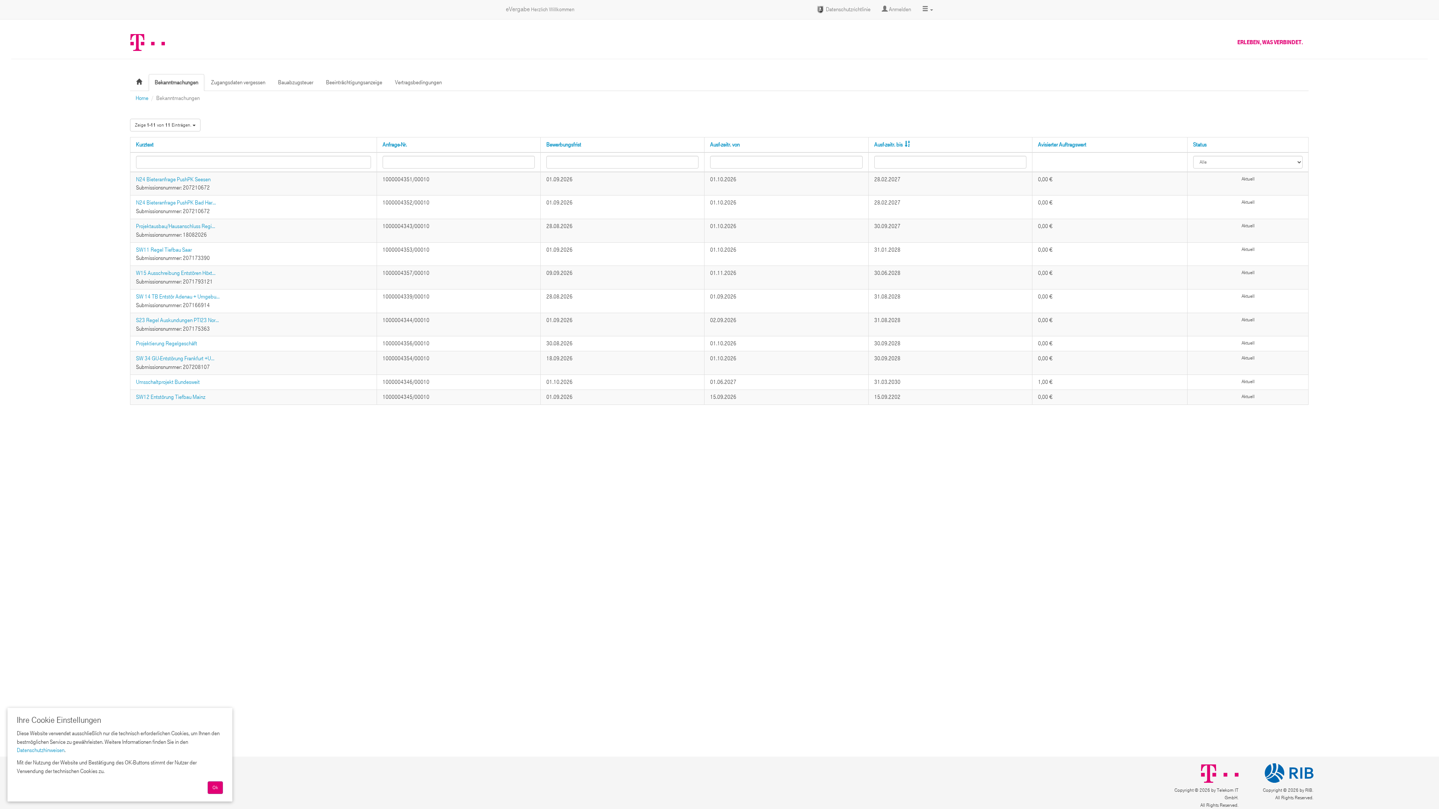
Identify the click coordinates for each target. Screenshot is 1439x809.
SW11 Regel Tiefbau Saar (164, 249)
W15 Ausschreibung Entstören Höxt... (175, 273)
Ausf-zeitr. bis (888, 144)
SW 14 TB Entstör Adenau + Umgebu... (178, 296)
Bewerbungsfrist (563, 144)
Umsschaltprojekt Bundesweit (168, 382)
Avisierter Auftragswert (1062, 144)
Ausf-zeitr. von (725, 144)
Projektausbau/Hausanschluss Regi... (175, 226)
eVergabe (540, 9)
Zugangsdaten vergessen (238, 82)
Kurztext (145, 144)
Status (1200, 144)
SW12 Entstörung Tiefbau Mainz (170, 397)
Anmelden (899, 9)
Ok (215, 788)
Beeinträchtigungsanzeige (354, 82)
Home (142, 98)
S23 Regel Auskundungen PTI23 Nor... (177, 320)
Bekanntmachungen (176, 82)
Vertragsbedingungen (418, 82)
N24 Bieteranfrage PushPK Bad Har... (176, 202)
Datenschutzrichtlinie (848, 9)
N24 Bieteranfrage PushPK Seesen (173, 179)
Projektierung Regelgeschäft (166, 343)
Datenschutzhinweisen (40, 750)
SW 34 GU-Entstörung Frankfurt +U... (175, 358)
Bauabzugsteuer (295, 82)
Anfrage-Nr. (395, 144)
